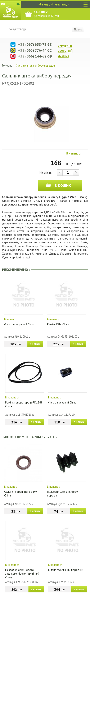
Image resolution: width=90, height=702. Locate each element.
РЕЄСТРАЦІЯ (61, 4)
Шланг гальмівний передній (65, 570)
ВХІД (45, 4)
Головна (7, 65)
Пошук (78, 29)
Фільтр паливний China (62, 402)
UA (18, 4)
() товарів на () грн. (46, 14)
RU (3, 4)
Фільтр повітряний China (19, 324)
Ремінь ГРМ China (58, 324)
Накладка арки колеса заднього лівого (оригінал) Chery (22, 573)
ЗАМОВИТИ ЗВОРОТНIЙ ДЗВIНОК (65, 50)
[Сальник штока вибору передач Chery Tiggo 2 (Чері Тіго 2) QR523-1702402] (45, 118)
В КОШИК (35, 344)
